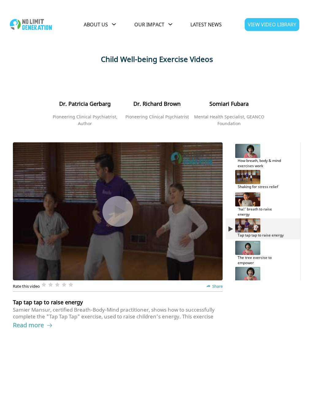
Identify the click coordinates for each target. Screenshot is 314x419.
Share (217, 286)
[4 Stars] (64, 285)
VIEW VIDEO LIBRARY (272, 24)
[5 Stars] (71, 285)
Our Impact (149, 24)
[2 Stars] (51, 285)
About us (96, 24)
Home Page (32, 24)
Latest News (206, 24)
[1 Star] (44, 285)
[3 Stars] (57, 285)
